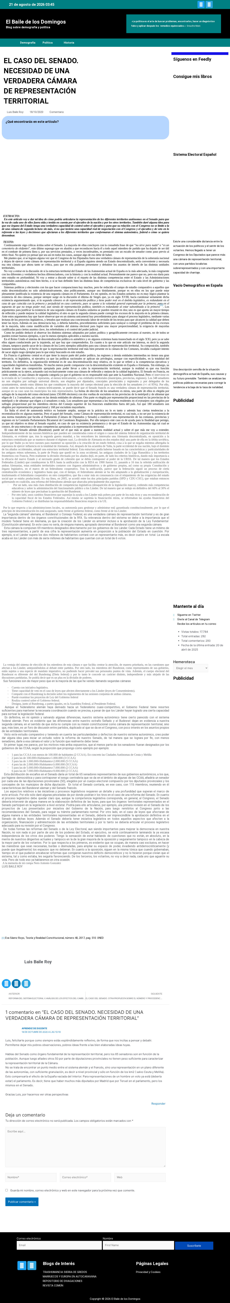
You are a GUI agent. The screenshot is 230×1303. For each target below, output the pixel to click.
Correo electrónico (29, 1238)
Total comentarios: (193, 640)
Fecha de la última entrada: (198, 645)
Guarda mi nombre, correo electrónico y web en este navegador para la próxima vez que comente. (72, 1190)
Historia (69, 42)
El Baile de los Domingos (36, 22)
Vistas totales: (190, 631)
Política (48, 42)
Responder (158, 1103)
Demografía (27, 42)
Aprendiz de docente (34, 1028)
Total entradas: (191, 636)
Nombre (108, 1238)
